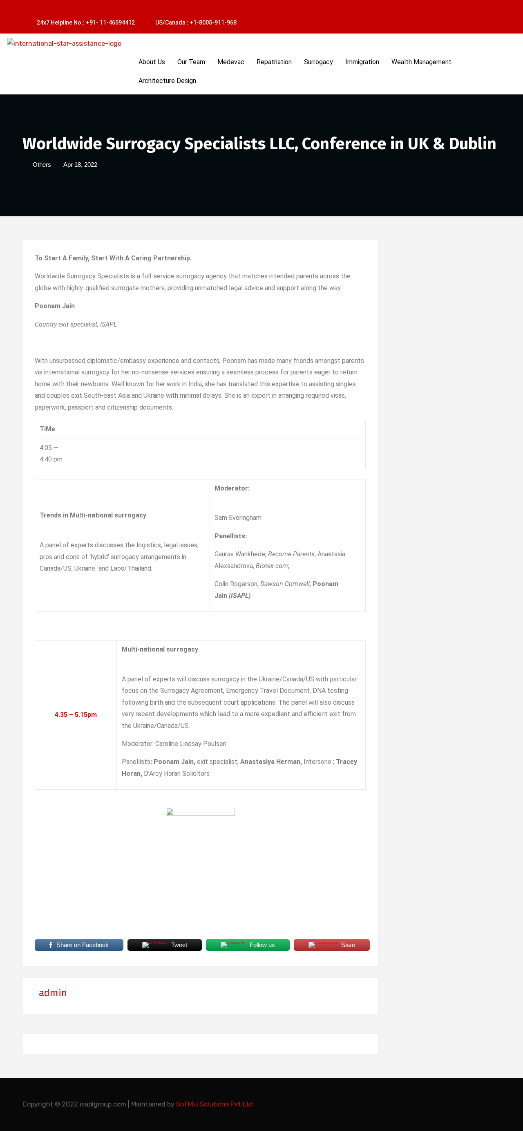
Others (42, 164)
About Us (152, 62)
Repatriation (274, 62)
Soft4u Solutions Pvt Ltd (214, 1104)
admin (53, 993)
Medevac (230, 62)
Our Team (191, 62)
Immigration (362, 62)
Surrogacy (318, 62)
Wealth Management (421, 62)
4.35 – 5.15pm (76, 715)
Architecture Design (167, 81)
